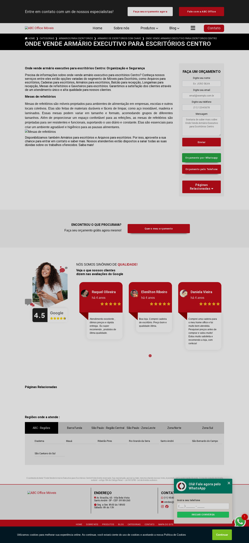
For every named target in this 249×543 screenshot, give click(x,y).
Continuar (222, 534)
